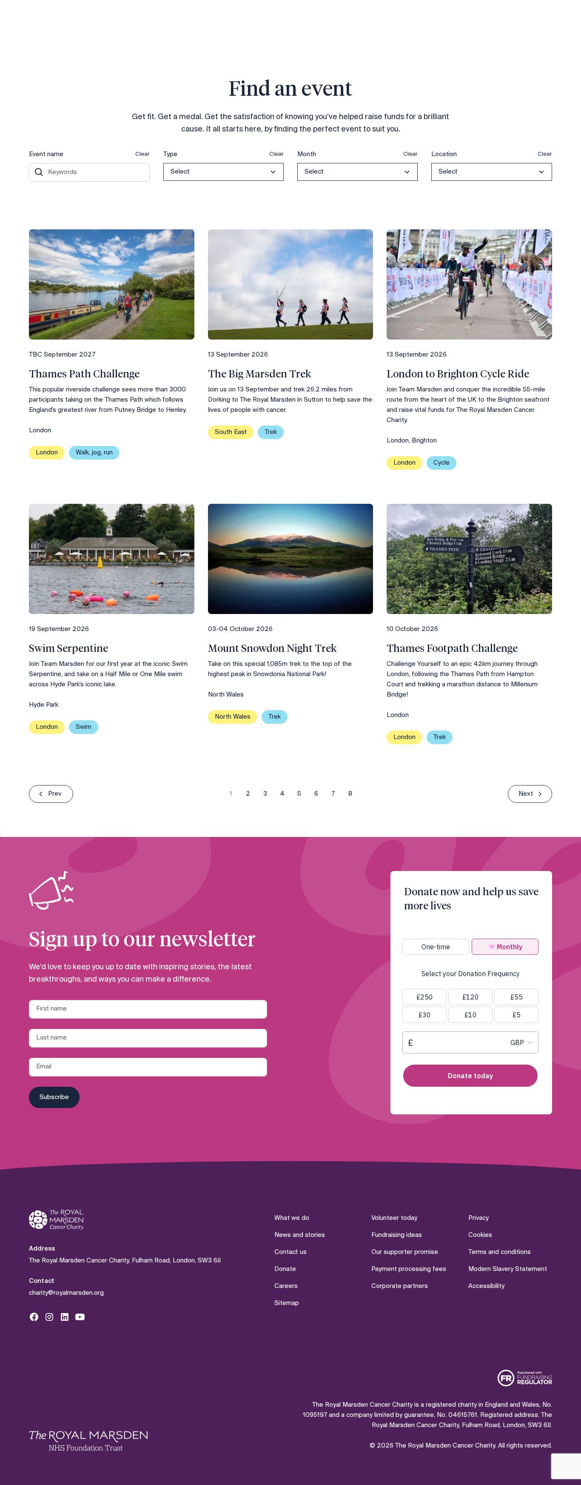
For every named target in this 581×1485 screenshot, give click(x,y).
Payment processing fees (408, 1269)
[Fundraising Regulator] (525, 1378)
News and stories (299, 1235)
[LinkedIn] (65, 1317)
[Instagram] (49, 1317)
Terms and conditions (499, 1252)
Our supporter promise (404, 1252)
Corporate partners (399, 1286)
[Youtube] (80, 1317)
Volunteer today (394, 1218)
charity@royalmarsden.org (66, 1293)
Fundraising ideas (396, 1235)
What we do (291, 1218)
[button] (223, 172)
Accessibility (486, 1286)
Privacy (478, 1218)
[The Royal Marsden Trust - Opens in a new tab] (88, 1441)
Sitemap (286, 1303)
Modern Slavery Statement (507, 1269)
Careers (286, 1286)
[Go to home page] (56, 1220)
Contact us (290, 1252)
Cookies (480, 1235)
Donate (285, 1269)
